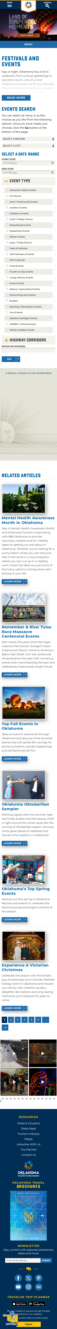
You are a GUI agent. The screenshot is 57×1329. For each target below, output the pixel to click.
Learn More (13, 581)
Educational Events (20, 225)
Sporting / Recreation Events (26, 306)
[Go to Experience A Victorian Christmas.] (24, 946)
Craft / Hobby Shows (21, 219)
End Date (8, 168)
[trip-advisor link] (38, 1287)
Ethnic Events (17, 236)
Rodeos (14, 300)
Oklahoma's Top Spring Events (26, 891)
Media (28, 1139)
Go (9, 359)
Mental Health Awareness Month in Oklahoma (28, 520)
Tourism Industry (29, 1133)
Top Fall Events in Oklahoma (20, 726)
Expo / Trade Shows (21, 242)
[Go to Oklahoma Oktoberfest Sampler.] (24, 785)
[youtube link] (18, 1287)
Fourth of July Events (21, 271)
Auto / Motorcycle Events (24, 201)
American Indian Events (23, 190)
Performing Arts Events (23, 295)
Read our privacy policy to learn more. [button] (28, 1317)
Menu (9, 3)
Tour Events (16, 312)
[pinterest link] (38, 1278)
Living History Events (21, 277)
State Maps (28, 1128)
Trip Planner (28, 1149)
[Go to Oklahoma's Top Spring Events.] (24, 869)
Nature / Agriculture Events (25, 289)
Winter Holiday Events (22, 330)
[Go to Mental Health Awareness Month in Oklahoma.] (24, 499)
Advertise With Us (28, 1144)
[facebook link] (18, 1278)
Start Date (9, 159)
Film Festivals (17, 260)
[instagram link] (28, 1287)
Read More (16, 97)
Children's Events (19, 213)
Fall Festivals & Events (22, 254)
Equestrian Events (20, 230)
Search (47, 3)
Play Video (27, 35)
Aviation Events (18, 207)
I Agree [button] (28, 1324)
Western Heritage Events (23, 318)
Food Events (17, 265)
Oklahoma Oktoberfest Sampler (25, 806)
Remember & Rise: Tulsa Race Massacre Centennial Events (26, 631)
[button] (9, 5)
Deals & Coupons (28, 1123)
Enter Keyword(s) (13, 346)
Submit (46, 1260)
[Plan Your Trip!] (10, 1319)
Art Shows (15, 196)
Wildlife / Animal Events (23, 324)
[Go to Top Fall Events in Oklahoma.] (24, 702)
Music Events (17, 283)
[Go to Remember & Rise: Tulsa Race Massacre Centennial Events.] (24, 608)
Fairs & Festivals (18, 248)
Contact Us (28, 1155)
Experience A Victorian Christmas (25, 967)
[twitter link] (28, 1278)
